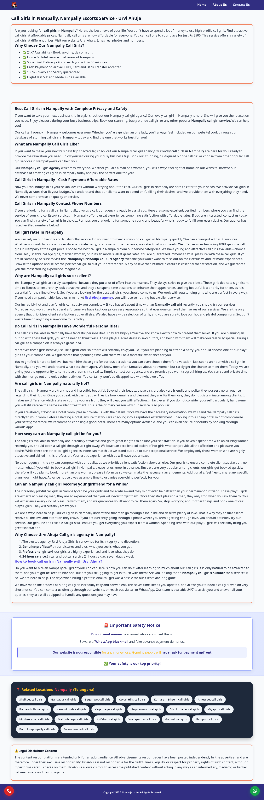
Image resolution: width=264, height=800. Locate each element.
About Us (220, 5)
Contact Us (241, 5)
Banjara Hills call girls (33, 709)
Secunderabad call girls (79, 729)
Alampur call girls (207, 719)
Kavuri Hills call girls (132, 699)
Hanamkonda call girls (71, 709)
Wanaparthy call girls (143, 719)
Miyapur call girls (219, 709)
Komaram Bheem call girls (171, 699)
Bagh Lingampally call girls (37, 729)
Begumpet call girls (97, 699)
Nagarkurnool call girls (146, 709)
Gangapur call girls (63, 699)
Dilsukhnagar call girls (184, 709)
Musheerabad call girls (34, 719)
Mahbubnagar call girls (73, 719)
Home (201, 5)
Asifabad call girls (108, 719)
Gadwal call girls (176, 719)
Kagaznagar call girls (108, 709)
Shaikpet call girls (31, 699)
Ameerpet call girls (210, 699)
